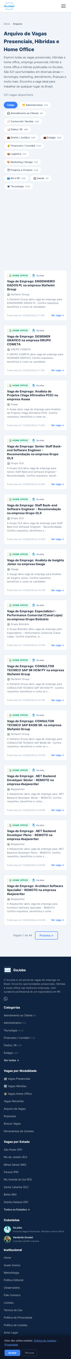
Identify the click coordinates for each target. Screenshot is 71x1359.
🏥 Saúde (40, 178)
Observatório (12, 1287)
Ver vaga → (57, 315)
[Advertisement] (35, 230)
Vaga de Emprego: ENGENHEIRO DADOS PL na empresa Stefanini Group (31, 285)
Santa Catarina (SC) (16, 1187)
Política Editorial (13, 1280)
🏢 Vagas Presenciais (17, 1078)
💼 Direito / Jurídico (21, 137)
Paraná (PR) (11, 1172)
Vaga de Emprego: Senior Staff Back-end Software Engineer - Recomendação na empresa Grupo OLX (34, 452)
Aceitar (12, 1352)
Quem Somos (12, 1265)
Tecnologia (14, 1030)
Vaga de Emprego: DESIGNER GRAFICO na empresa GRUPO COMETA (29, 340)
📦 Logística (16, 153)
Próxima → (46, 935)
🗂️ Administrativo (35, 104)
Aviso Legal (11, 1332)
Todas (10, 104)
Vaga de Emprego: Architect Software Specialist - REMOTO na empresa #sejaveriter (35, 890)
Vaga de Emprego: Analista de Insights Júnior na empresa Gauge (35, 562)
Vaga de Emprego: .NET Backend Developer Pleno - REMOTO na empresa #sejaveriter (31, 835)
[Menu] (63, 6)
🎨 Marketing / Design (22, 162)
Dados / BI (13, 1045)
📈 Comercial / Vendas (23, 121)
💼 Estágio (52, 137)
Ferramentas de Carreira (19, 1131)
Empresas (10, 1116)
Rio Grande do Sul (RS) (18, 1179)
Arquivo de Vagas (15, 1108)
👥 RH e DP (16, 178)
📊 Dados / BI (17, 129)
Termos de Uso (13, 1310)
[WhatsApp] (6, 999)
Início (7, 23)
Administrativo (15, 1022)
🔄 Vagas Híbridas (15, 1086)
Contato (9, 1302)
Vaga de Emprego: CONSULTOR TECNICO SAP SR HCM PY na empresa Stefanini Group (35, 670)
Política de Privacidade (18, 1317)
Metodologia (11, 1272)
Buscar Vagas (12, 1123)
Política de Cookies (45, 1340)
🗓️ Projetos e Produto (22, 170)
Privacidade (11, 1344)
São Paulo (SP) (13, 1149)
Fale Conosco (12, 1295)
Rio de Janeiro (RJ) (15, 1157)
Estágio (11, 1052)
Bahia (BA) (10, 1194)
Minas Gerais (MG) (15, 1164)
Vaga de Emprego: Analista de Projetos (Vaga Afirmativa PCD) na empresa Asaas (32, 395)
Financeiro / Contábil (19, 1037)
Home (7, 1257)
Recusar (29, 1352)
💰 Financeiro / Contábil (24, 145)
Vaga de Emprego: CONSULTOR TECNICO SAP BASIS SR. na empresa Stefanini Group (34, 725)
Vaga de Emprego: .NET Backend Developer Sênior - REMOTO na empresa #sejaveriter (31, 780)
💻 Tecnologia (18, 186)
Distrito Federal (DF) (16, 1202)
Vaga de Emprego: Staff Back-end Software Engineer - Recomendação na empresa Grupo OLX (34, 509)
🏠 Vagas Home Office (18, 1093)
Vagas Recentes (14, 1101)
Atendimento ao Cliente (20, 1015)
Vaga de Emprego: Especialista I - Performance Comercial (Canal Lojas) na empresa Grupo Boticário (35, 615)
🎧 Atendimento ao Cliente (25, 113)
